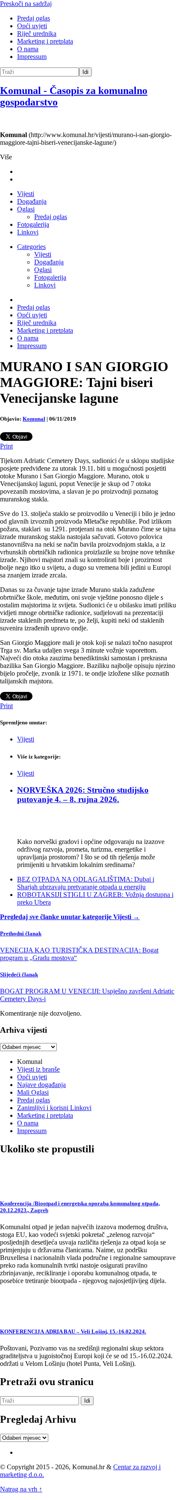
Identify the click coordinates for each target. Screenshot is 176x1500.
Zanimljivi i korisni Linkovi (54, 1107)
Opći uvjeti (32, 25)
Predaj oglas (33, 18)
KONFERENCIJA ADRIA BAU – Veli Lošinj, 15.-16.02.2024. (73, 1331)
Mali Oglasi (33, 1092)
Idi (85, 72)
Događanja (32, 201)
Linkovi (27, 232)
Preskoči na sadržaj (26, 3)
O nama (27, 49)
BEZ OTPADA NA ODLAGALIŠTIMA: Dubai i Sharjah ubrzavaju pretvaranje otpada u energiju (85, 883)
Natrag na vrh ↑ (21, 1489)
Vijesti (25, 193)
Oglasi (26, 209)
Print (6, 446)
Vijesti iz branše (38, 1069)
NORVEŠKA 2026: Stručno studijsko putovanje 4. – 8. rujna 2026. (83, 794)
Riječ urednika (36, 33)
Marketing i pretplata (45, 41)
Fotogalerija (33, 224)
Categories (31, 246)
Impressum (32, 56)
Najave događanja (41, 1084)
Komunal (34, 419)
